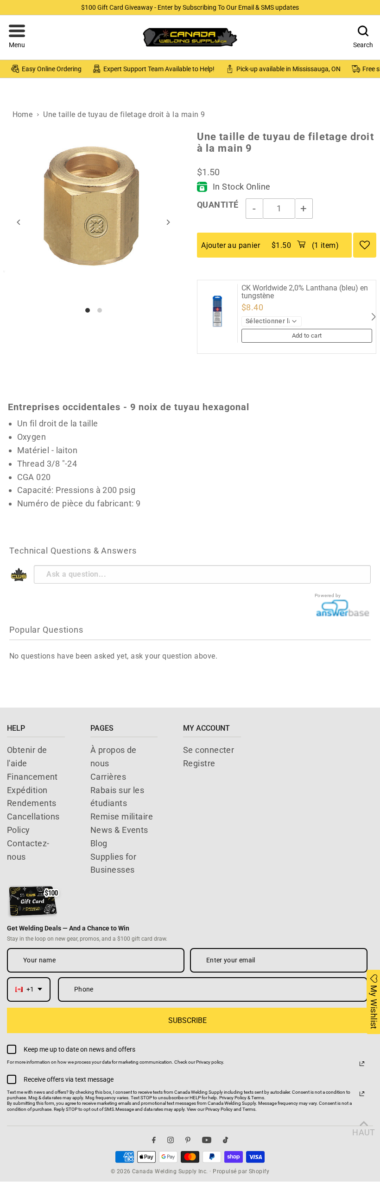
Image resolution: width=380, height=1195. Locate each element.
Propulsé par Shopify (241, 1171)
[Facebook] (154, 1139)
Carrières (108, 777)
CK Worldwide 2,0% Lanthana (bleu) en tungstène (304, 292)
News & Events (119, 830)
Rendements (32, 803)
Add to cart (307, 335)
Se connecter (208, 750)
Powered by (328, 595)
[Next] (168, 222)
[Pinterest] (187, 1139)
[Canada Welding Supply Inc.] (190, 37)
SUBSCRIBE (187, 1020)
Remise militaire (121, 816)
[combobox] (29, 989)
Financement (32, 777)
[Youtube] (206, 1139)
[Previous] (18, 222)
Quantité (218, 204)
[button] (17, 37)
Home (23, 114)
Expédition (27, 790)
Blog (99, 843)
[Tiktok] (225, 1139)
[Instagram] (170, 1139)
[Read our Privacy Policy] (361, 1063)
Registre (199, 763)
